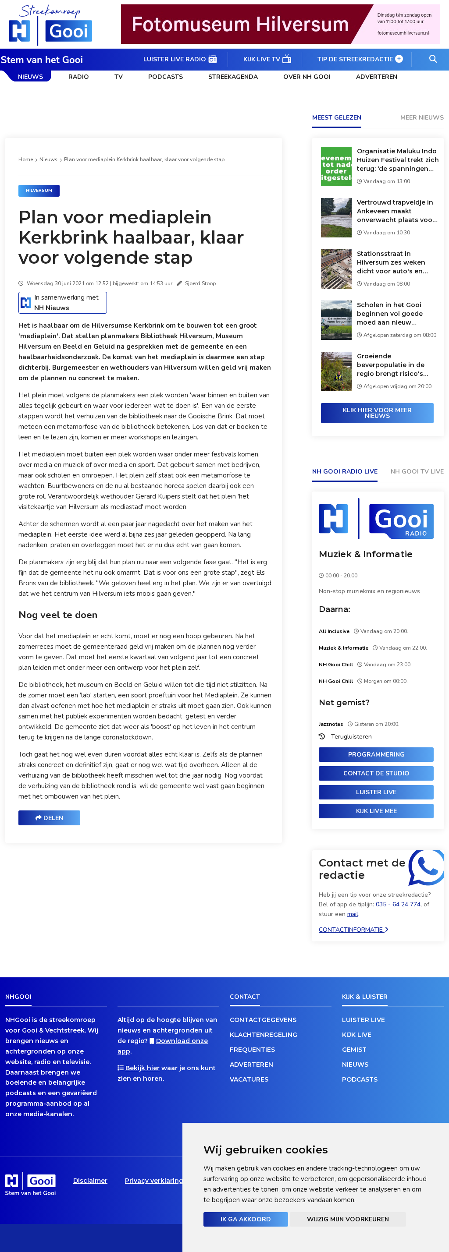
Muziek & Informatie (366, 554)
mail (352, 914)
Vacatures (249, 1079)
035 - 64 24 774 (398, 904)
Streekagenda (233, 77)
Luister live (376, 792)
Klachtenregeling (263, 1035)
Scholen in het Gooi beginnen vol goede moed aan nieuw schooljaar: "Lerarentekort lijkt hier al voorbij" (395, 314)
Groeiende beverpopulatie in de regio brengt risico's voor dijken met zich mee (390, 365)
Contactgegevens (263, 1020)
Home (25, 159)
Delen (52, 818)
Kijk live (356, 1035)
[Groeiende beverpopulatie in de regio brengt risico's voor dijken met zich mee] (336, 389)
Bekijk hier (142, 1068)
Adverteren (376, 77)
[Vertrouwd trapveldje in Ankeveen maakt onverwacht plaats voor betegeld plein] (336, 235)
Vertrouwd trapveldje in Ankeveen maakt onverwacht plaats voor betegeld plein (396, 211)
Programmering (376, 754)
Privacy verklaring (154, 1181)
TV (118, 77)
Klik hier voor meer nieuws (377, 413)
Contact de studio (376, 773)
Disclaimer (90, 1181)
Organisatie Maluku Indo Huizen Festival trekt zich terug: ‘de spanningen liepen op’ (398, 160)
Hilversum (39, 190)
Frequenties (252, 1050)
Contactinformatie (352, 930)
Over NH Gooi (307, 77)
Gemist (354, 1050)
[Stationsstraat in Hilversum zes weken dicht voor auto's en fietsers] (336, 286)
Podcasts (165, 77)
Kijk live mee (376, 811)
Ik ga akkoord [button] (246, 1219)
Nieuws (30, 77)
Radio (78, 77)
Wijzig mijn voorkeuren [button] (348, 1219)
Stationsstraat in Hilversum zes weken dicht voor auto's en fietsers (391, 263)
